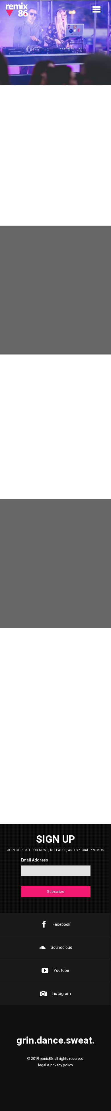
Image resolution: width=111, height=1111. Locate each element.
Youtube (61, 970)
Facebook (61, 924)
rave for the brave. (40, 725)
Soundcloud (61, 947)
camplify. (23, 452)
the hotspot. (29, 401)
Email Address (34, 860)
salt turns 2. (29, 776)
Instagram (61, 993)
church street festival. (47, 674)
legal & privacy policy (55, 1065)
